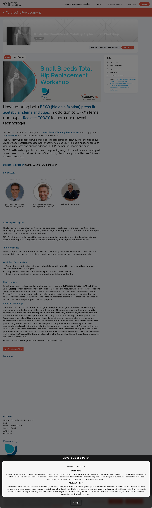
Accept (76, 502)
